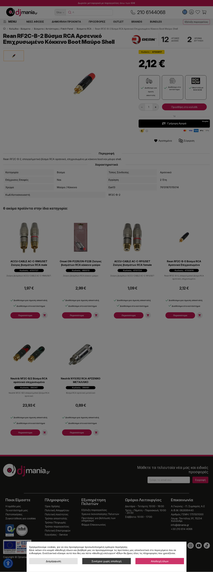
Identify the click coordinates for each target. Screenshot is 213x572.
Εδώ (119, 553)
